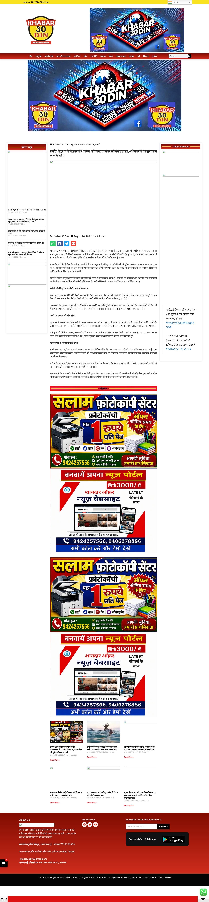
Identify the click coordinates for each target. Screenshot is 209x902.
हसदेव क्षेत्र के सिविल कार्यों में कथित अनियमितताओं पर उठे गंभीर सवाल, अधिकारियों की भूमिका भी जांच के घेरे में (66, 750)
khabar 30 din (135, 877)
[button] (53, 243)
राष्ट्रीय (38, 56)
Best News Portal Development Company (109, 877)
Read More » (55, 760)
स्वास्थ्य (103, 56)
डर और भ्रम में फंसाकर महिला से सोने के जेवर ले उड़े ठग (27, 209)
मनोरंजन (77, 56)
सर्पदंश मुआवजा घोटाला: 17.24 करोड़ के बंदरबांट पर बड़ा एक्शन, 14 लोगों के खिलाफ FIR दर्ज (26, 220)
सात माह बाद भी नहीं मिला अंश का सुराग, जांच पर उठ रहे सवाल (26, 232)
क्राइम (131, 56)
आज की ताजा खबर (64, 56)
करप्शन (91, 144)
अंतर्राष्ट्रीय (49, 56)
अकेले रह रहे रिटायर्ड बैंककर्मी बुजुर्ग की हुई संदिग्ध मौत (26, 243)
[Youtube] (95, 824)
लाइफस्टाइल (121, 56)
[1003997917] (27, 264)
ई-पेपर (154, 56)
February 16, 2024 (178, 349)
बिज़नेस (146, 56)
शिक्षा (111, 56)
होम (30, 56)
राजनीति (94, 56)
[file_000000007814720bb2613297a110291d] (27, 152)
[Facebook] (84, 824)
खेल (85, 56)
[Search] (189, 56)
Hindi (175, 2)
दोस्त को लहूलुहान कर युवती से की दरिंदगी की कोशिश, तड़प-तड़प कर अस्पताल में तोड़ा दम (26, 253)
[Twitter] (89, 824)
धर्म (138, 56)
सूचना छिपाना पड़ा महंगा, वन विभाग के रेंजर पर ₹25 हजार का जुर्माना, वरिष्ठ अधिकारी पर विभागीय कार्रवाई (139, 795)
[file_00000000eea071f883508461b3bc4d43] (103, 552)
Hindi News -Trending (63, 144)
